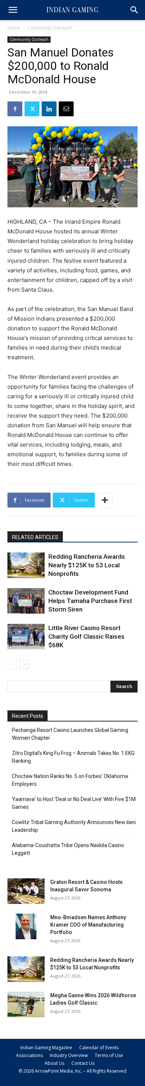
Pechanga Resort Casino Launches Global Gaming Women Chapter (70, 734)
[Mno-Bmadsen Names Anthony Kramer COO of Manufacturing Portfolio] (26, 926)
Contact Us (82, 1063)
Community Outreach (50, 28)
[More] (105, 500)
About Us (54, 1063)
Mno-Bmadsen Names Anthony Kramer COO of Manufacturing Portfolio (88, 924)
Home (13, 28)
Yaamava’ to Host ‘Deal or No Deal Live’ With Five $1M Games (74, 803)
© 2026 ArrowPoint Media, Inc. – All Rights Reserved (72, 1071)
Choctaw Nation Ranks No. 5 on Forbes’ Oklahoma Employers (70, 780)
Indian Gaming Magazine (46, 1047)
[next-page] (24, 664)
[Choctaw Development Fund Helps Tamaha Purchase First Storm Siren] (26, 601)
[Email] (66, 108)
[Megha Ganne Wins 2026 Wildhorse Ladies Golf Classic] (26, 1004)
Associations (29, 1055)
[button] (13, 10)
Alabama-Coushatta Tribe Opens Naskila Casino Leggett (68, 849)
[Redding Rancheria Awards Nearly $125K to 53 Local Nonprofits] (26, 565)
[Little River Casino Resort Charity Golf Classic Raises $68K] (26, 636)
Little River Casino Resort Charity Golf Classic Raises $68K (86, 636)
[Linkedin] (49, 108)
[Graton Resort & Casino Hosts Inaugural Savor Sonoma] (26, 891)
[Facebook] (14, 108)
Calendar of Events (99, 1047)
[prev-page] (12, 664)
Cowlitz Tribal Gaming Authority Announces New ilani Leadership (74, 826)
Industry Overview (69, 1055)
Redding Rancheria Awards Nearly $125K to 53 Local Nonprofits (86, 565)
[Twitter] (32, 108)
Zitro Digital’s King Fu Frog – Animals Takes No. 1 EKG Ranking (73, 757)
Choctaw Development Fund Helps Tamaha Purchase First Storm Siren (90, 601)
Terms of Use (109, 1055)
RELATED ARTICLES (35, 537)
